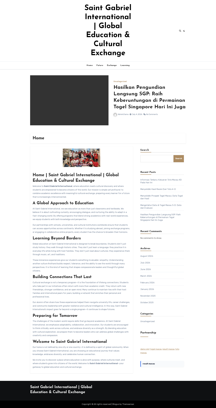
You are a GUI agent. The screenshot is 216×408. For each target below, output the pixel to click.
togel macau (156, 349)
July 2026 (145, 263)
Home (89, 65)
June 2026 (145, 269)
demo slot (145, 349)
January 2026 (147, 289)
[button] (182, 103)
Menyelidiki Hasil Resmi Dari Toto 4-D (158, 189)
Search (144, 150)
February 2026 (147, 282)
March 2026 (146, 276)
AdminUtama (123, 114)
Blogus (115, 404)
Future (99, 65)
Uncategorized (120, 81)
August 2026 (146, 256)
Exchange (112, 65)
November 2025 (148, 296)
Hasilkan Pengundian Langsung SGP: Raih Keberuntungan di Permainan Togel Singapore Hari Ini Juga (160, 217)
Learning (125, 65)
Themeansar (128, 404)
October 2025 (147, 302)
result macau (168, 349)
